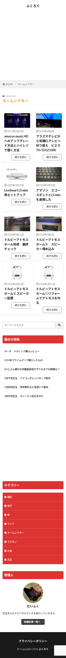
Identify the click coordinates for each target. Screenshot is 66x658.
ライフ (10, 523)
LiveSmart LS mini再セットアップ (16, 192)
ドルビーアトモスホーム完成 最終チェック (16, 244)
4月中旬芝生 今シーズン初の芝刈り (23, 396)
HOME (9, 84)
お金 (9, 550)
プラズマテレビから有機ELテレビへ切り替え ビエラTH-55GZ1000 (48, 143)
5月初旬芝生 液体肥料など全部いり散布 (26, 387)
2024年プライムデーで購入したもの (23, 360)
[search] (59, 325)
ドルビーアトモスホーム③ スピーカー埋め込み (48, 244)
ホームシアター (26, 84)
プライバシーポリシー (33, 641)
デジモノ (12, 541)
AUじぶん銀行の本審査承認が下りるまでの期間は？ (32, 369)
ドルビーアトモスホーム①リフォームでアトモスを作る (48, 296)
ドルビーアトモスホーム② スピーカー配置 (16, 293)
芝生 (9, 559)
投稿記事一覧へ (32, 621)
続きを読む (21, 157)
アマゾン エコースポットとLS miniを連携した (48, 194)
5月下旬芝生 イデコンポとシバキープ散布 (27, 378)
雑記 (9, 497)
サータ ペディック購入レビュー (22, 351)
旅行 (9, 505)
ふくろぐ (33, 6)
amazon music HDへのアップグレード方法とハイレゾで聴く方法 (16, 143)
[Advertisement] (33, 43)
